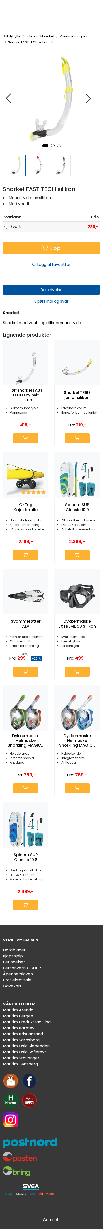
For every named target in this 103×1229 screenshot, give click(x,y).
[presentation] (9, 98)
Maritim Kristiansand (23, 1034)
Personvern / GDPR (22, 968)
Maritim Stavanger (21, 1058)
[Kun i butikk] (77, 555)
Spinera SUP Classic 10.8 (26, 857)
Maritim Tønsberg (20, 1064)
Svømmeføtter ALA (26, 623)
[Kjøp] (25, 438)
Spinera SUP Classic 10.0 (77, 507)
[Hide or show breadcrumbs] (53, 42)
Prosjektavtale (17, 980)
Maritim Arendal (18, 1010)
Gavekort (12, 986)
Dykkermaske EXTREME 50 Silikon (77, 623)
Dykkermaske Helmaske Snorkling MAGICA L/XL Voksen (26, 740)
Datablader (14, 950)
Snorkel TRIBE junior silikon (77, 395)
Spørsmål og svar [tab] (51, 301)
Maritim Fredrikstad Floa (27, 1022)
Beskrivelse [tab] (51, 290)
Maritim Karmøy (18, 1028)
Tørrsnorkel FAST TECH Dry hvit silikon (26, 395)
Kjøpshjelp (13, 956)
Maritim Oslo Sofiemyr (24, 1052)
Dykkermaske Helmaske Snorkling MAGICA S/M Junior (77, 740)
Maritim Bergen (18, 1016)
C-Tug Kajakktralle (26, 507)
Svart (15, 226)
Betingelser (14, 962)
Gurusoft (51, 1220)
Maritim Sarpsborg (21, 1040)
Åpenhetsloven (18, 974)
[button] (45, 145)
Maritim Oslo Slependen (26, 1046)
